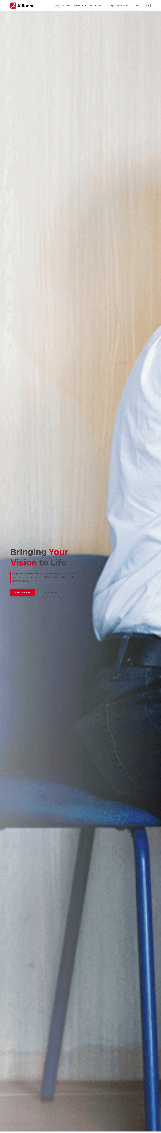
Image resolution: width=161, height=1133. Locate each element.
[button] (12, 571)
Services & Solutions (83, 5)
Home (56, 5)
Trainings (110, 5)
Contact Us (139, 5)
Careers (99, 5)
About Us (66, 5)
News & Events (124, 5)
